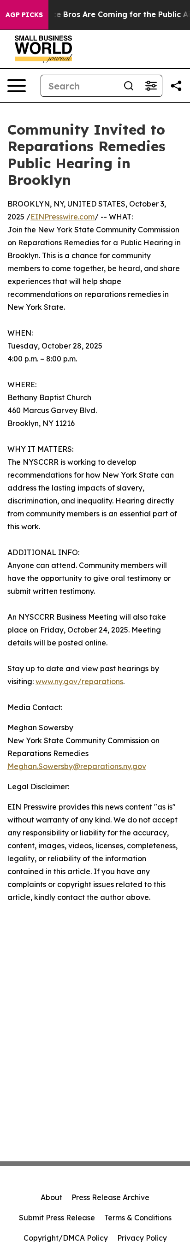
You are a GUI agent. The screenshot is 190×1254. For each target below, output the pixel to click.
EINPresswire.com (62, 216)
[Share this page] (176, 86)
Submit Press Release (57, 1217)
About (51, 1197)
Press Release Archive (110, 1197)
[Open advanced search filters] (151, 85)
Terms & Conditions (138, 1217)
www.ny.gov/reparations (79, 681)
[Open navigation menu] (16, 86)
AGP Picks (24, 15)
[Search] (129, 85)
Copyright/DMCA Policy (66, 1237)
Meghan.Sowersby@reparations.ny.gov (76, 766)
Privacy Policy (142, 1237)
